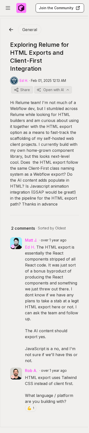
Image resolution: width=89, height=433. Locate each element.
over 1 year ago (54, 240)
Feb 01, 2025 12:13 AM (48, 80)
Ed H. (30, 247)
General (29, 29)
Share (25, 90)
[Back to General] (11, 30)
